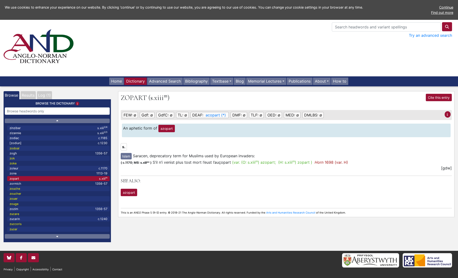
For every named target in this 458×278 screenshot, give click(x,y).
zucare (14, 214)
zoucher (15, 193)
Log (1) (44, 95)
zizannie (58, 133)
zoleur (58, 168)
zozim (58, 209)
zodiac (58, 138)
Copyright (22, 269)
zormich (58, 183)
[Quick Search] (447, 26)
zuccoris (16, 224)
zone (58, 173)
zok (12, 158)
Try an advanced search (430, 35)
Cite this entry (439, 97)
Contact (57, 269)
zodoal (14, 148)
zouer (14, 198)
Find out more (442, 12)
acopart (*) (216, 115)
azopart (167, 128)
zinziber (58, 128)
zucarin (58, 219)
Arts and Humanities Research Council (290, 212)
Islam (126, 156)
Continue (446, 7)
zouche (15, 188)
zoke (13, 163)
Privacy (8, 269)
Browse (11, 95)
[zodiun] (58, 143)
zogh (58, 153)
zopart (58, 178)
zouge (14, 204)
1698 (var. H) (331, 162)
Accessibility (40, 269)
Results (28, 95)
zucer (13, 229)
